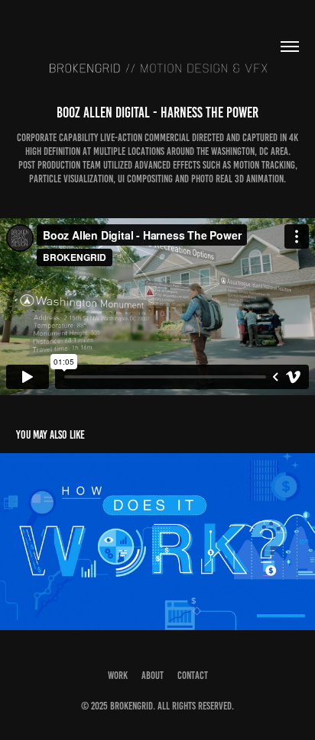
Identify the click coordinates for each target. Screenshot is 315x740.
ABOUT (152, 675)
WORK (118, 675)
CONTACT (192, 675)
